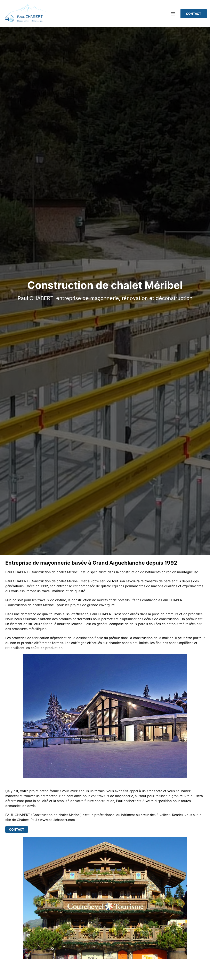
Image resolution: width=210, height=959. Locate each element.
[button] (173, 13)
